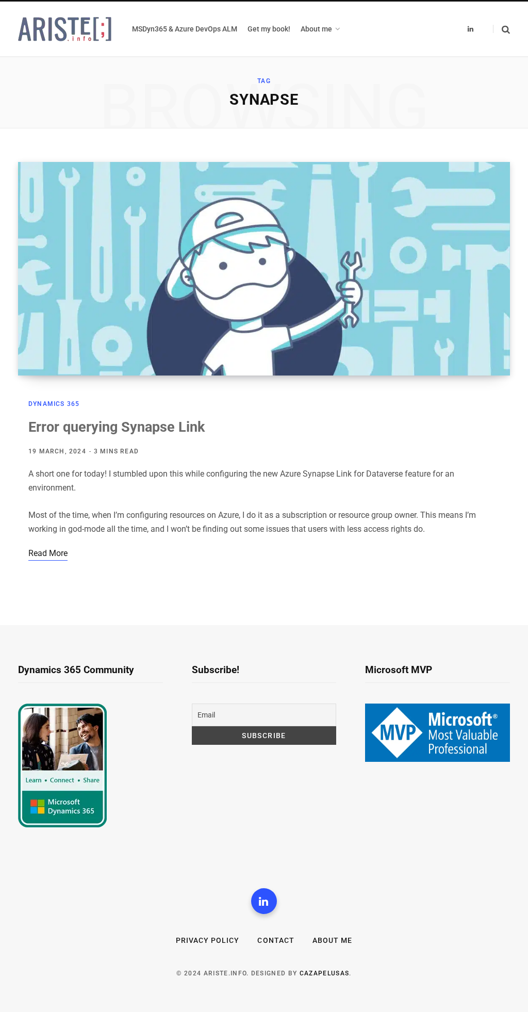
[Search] (501, 29)
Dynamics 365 (53, 403)
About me (332, 940)
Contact (275, 940)
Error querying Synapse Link (116, 427)
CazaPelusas (325, 973)
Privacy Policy (208, 940)
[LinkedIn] (264, 901)
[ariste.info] (64, 29)
